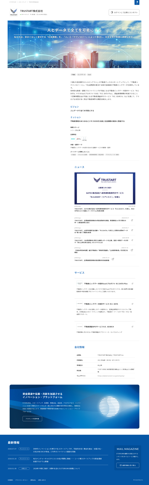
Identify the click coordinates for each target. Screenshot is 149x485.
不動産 (73, 74)
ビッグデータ (81, 74)
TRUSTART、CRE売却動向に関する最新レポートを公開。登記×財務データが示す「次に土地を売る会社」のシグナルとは (101, 241)
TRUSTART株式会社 (31, 11)
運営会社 (33, 480)
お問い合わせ (42, 480)
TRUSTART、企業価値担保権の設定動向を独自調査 (91, 260)
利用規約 (10, 480)
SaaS (89, 74)
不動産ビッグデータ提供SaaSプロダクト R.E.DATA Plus (106, 283)
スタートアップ (22, 2)
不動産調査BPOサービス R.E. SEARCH (99, 326)
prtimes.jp (77, 206)
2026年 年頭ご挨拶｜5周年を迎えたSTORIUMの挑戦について (56, 468)
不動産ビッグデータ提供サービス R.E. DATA (101, 304)
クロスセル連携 (82, 154)
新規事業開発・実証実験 (97, 154)
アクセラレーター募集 (112, 154)
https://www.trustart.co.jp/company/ (111, 376)
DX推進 (73, 154)
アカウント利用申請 (32, 419)
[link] (104, 192)
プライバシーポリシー (21, 480)
